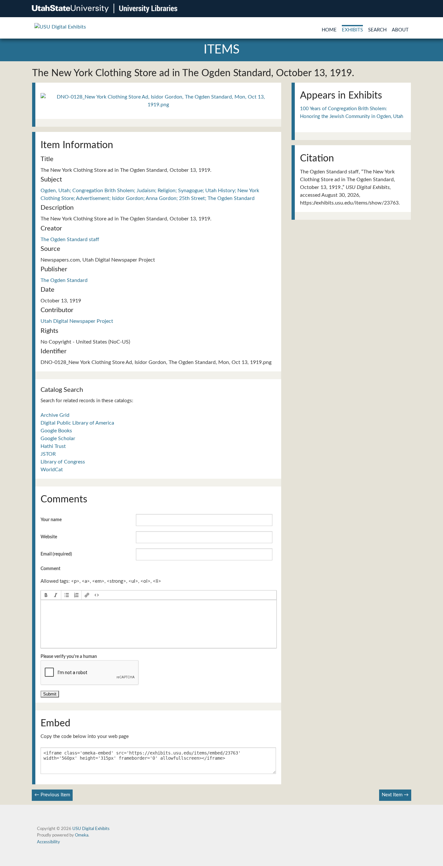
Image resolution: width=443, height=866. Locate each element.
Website (49, 537)
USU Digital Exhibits (91, 829)
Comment (50, 569)
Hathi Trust (53, 446)
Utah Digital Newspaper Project (77, 321)
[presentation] (46, 595)
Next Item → (395, 794)
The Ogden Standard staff (70, 239)
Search (377, 30)
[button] (46, 595)
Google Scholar (58, 438)
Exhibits (352, 30)
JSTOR (48, 454)
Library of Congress (63, 461)
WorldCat (52, 469)
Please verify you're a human (69, 656)
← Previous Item (52, 794)
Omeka (81, 835)
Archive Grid (55, 415)
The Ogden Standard (64, 280)
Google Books (56, 430)
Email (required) (56, 554)
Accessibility (48, 842)
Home (329, 30)
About (400, 30)
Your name (51, 520)
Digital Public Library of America (77, 423)
